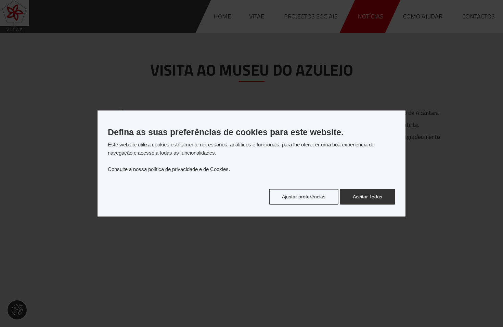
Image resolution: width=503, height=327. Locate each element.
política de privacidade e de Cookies (188, 169)
